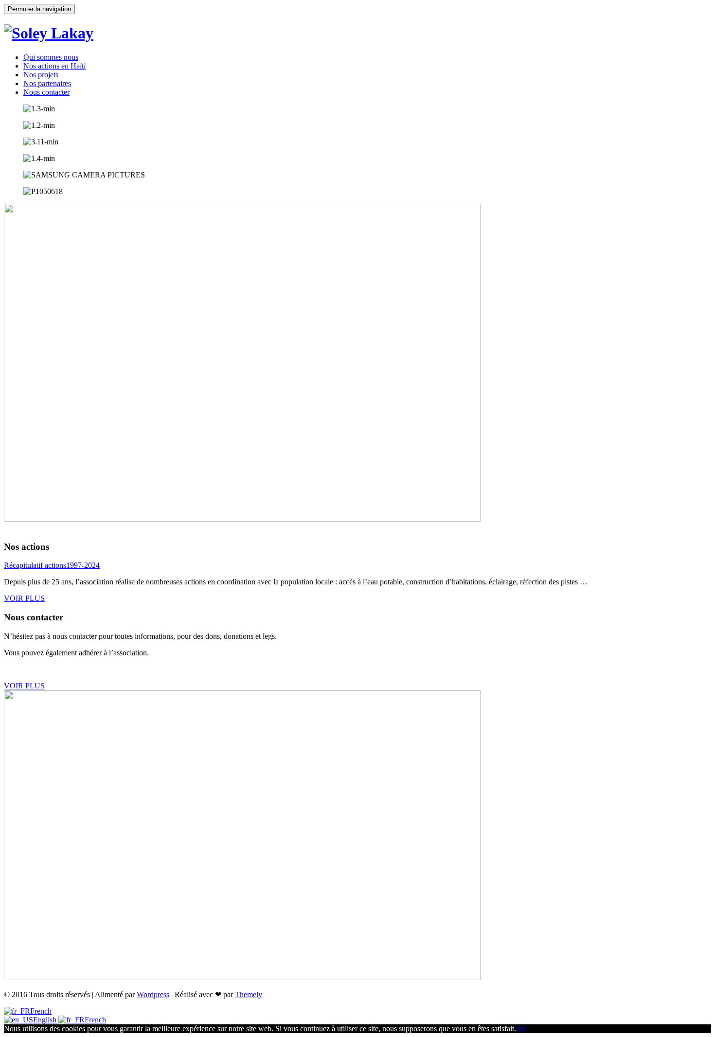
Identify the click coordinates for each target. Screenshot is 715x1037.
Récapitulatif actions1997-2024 (52, 565)
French (41, 1011)
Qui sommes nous (50, 57)
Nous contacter (46, 92)
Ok (521, 1028)
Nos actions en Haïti (54, 66)
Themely (248, 994)
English (45, 1020)
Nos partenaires (47, 83)
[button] (24, 598)
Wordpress (153, 994)
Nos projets (40, 74)
